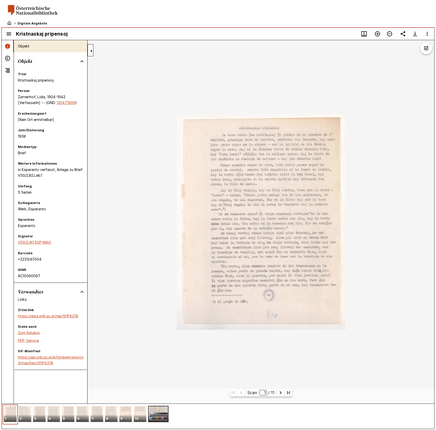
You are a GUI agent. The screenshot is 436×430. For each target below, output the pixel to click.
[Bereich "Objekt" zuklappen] (82, 61)
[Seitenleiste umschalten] (9, 34)
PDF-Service (28, 340)
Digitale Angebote (32, 23)
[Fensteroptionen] (427, 34)
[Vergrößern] (377, 34)
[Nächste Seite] (281, 392)
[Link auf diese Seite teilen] (403, 34)
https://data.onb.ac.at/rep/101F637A (48, 316)
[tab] (8, 46)
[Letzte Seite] (288, 392)
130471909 (66, 102)
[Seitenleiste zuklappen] (91, 51)
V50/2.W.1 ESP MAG (34, 242)
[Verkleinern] (390, 34)
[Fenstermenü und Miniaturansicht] (364, 34)
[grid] (218, 416)
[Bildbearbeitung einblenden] (426, 48)
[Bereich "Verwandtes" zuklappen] (82, 292)
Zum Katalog (29, 333)
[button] (10, 414)
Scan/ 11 (260, 392)
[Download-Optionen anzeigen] (415, 34)
